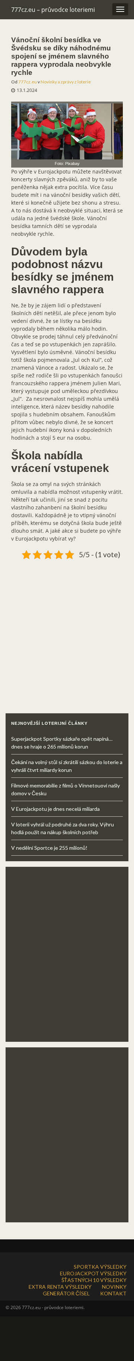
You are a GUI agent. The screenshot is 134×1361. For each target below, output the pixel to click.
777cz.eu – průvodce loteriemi (53, 10)
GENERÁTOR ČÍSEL (66, 1293)
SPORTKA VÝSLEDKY (100, 1266)
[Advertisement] (67, 629)
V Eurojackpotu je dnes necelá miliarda (55, 809)
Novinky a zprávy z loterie (66, 82)
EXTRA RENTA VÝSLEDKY (60, 1287)
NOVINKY (114, 1287)
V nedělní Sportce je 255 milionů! (49, 848)
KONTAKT (113, 1293)
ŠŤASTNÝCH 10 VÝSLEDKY (94, 1280)
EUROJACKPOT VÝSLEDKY (93, 1273)
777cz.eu (27, 82)
